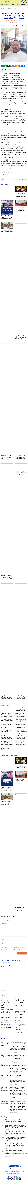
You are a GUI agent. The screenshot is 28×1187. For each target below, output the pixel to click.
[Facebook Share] (14, 26)
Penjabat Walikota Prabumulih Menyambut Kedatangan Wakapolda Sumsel (21, 473)
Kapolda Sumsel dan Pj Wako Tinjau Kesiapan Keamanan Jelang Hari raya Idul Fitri (6, 697)
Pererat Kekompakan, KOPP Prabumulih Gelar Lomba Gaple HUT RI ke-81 (17, 1060)
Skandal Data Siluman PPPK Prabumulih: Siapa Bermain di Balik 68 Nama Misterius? (15, 1132)
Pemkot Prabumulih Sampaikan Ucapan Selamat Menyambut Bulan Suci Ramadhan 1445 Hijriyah (6, 748)
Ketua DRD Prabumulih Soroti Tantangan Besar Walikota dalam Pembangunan (7, 232)
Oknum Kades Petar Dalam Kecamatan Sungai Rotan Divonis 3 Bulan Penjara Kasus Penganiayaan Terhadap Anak (16, 1127)
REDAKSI (6, 1172)
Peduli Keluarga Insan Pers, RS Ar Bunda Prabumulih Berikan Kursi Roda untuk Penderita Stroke (18, 1082)
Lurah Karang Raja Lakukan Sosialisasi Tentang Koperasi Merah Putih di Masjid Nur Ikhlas (21, 209)
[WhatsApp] (17, 1178)
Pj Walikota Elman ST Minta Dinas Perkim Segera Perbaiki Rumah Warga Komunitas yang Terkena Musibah (6, 743)
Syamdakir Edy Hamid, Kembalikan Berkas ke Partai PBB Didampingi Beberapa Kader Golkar (20, 457)
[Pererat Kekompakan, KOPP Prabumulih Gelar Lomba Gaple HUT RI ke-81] (14, 1056)
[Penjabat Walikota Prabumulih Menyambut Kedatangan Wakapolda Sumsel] (21, 466)
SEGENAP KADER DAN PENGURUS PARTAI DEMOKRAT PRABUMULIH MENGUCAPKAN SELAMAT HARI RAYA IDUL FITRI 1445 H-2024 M (7, 577)
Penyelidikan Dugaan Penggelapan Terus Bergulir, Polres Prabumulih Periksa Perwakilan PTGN (18, 1070)
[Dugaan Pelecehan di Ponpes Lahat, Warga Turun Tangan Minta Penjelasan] (7, 207)
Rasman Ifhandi (9, 20)
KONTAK (20, 1173)
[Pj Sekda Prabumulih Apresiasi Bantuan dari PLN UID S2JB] (7, 398)
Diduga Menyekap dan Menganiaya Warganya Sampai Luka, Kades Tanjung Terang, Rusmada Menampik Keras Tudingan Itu (16, 1152)
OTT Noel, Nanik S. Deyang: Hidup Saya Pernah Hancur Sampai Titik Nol (14, 1120)
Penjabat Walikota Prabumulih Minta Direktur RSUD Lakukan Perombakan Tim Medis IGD (20, 743)
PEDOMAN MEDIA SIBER (11, 1173)
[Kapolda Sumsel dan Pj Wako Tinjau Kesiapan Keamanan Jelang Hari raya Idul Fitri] (7, 638)
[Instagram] (14, 1178)
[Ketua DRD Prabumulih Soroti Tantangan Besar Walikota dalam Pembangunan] (7, 225)
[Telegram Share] (23, 26)
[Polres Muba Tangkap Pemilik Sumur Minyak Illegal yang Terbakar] (21, 638)
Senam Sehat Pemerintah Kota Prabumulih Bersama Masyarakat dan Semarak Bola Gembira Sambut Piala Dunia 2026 (20, 1031)
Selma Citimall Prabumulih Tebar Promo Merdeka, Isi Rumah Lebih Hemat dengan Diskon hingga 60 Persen (18, 1049)
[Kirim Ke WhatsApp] (26, 26)
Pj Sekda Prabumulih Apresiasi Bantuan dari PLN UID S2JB (6, 457)
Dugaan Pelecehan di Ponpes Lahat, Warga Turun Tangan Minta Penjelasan (6, 217)
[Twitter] (11, 1178)
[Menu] (2, 1)
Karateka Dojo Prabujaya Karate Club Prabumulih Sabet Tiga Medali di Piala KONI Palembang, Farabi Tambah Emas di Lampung (21, 195)
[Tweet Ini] (17, 26)
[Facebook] (8, 1178)
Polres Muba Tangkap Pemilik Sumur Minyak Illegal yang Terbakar (20, 697)
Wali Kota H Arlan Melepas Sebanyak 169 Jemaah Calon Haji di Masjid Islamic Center (6, 1026)
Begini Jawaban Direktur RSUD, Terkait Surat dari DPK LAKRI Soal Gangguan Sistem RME (21, 337)
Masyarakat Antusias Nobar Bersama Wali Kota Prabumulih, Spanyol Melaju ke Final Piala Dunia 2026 (21, 1013)
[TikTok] (20, 1178)
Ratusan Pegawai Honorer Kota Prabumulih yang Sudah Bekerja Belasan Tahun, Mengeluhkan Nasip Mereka (15, 1139)
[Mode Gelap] (22, 1)
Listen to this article (9, 70)
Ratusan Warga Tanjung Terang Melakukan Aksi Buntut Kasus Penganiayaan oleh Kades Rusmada (16, 1145)
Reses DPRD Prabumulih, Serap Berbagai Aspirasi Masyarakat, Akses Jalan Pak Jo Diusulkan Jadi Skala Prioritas (7, 1011)
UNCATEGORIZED (18, 20)
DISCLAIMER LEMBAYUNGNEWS (16, 1172)
